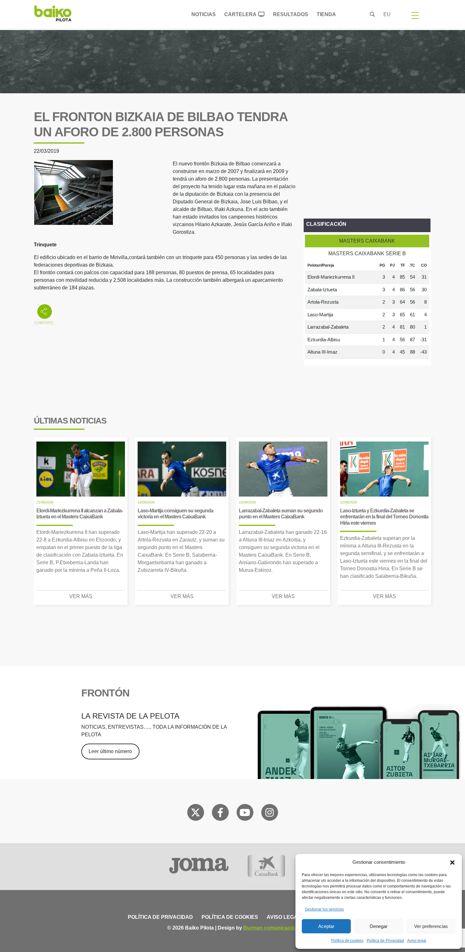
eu (387, 14)
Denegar (379, 926)
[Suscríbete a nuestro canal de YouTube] (244, 813)
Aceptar (326, 926)
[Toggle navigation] (415, 15)
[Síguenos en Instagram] (269, 813)
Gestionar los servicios (324, 909)
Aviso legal (416, 940)
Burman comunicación (270, 927)
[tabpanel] (367, 309)
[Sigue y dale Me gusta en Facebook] (220, 813)
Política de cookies (347, 940)
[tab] (367, 241)
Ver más (80, 596)
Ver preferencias (431, 926)
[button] (452, 862)
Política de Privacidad (385, 940)
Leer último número (110, 751)
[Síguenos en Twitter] (195, 813)
